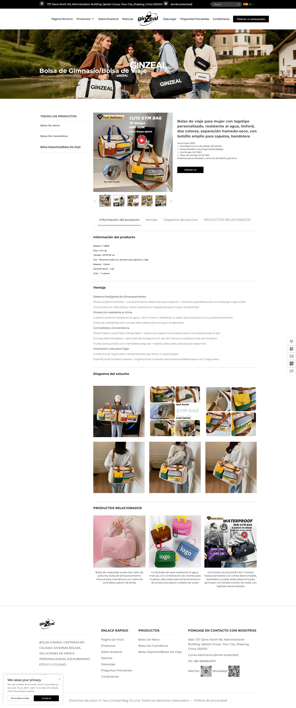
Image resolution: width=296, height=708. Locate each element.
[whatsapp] (291, 349)
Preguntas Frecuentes (194, 18)
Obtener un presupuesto (251, 19)
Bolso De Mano (50, 125)
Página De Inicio (62, 18)
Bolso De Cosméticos (54, 136)
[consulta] (291, 371)
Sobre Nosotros (108, 18)
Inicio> (43, 79)
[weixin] (291, 363)
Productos (83, 18)
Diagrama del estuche (181, 220)
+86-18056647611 (204, 661)
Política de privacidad (210, 700)
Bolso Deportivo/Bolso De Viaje (60, 146)
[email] (291, 356)
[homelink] (148, 19)
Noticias (127, 18)
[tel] (291, 341)
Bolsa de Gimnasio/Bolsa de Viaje (80, 79)
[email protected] (181, 4)
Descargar (170, 18)
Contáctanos (221, 18)
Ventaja (151, 220)
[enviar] (238, 4)
